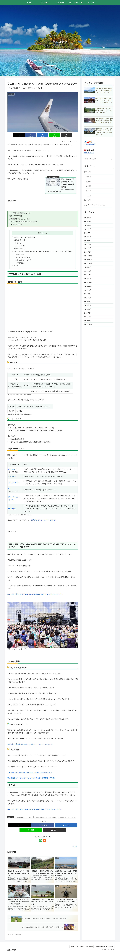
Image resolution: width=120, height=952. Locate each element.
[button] (66, 135)
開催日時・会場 (20, 240)
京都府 (88, 186)
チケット (20, 243)
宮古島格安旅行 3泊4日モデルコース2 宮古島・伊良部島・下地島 (31, 778)
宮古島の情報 (19, 254)
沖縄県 (88, 177)
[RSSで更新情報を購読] (44, 840)
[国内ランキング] (89, 150)
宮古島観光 (20, 263)
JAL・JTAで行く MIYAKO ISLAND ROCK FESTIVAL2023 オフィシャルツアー (35, 594)
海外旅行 (87, 200)
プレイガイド (21, 245)
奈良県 (88, 191)
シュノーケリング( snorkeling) (95, 205)
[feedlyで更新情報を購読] (40, 840)
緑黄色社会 (12, 509)
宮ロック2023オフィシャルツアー (25, 817)
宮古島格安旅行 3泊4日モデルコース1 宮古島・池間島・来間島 (29, 772)
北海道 (88, 181)
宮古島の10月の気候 (23, 257)
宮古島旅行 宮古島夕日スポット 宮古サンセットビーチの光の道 (30, 744)
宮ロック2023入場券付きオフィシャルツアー (46, 817)
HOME (72, 946)
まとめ (16, 265)
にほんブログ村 (89, 144)
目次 (39, 233)
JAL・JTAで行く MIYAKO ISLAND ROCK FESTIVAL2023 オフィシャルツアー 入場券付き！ (43, 251)
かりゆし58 (12, 476)
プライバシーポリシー (100, 946)
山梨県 (88, 195)
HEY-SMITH (12, 469)
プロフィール (79, 946)
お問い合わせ (89, 946)
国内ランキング (89, 153)
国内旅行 (11, 817)
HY (9, 488)
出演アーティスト (21, 248)
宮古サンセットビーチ (24, 260)
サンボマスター (13, 482)
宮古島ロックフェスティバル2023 (24, 237)
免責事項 (111, 946)
